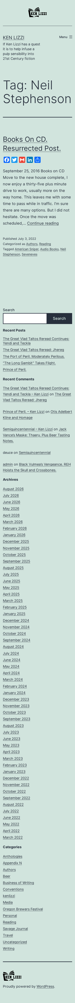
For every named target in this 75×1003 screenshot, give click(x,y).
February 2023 (15, 765)
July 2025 (11, 574)
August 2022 (13, 804)
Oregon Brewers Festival (23, 909)
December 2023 (16, 699)
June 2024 (11, 660)
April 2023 (11, 752)
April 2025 (11, 594)
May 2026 (11, 508)
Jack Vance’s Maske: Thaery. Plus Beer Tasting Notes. (36, 435)
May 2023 (11, 745)
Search (9, 310)
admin (8, 464)
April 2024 (11, 673)
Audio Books (49, 249)
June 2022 (11, 818)
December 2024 (16, 620)
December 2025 (16, 541)
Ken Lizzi (13, 37)
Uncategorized (15, 942)
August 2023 (13, 726)
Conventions (13, 889)
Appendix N (12, 863)
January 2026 (14, 535)
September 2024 (16, 640)
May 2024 (11, 666)
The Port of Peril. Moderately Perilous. (34, 356)
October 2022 (14, 791)
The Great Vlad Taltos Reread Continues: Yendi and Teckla (36, 341)
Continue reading (43, 223)
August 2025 (13, 568)
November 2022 (16, 785)
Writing (8, 948)
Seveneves (29, 254)
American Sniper (26, 249)
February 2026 (15, 528)
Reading (45, 244)
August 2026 (13, 489)
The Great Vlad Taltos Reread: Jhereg (33, 350)
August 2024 (13, 647)
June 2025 (11, 581)
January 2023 (14, 772)
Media (8, 902)
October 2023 (14, 712)
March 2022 (13, 837)
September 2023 (16, 719)
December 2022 (16, 778)
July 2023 (11, 732)
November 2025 (16, 548)
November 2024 (16, 627)
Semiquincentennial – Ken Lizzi (28, 429)
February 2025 (15, 607)
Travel (8, 935)
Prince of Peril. (14, 369)
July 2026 (11, 495)
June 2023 (11, 739)
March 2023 (13, 758)
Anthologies (12, 856)
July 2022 (11, 811)
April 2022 (11, 831)
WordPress (45, 986)
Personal (10, 916)
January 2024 (14, 693)
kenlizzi (9, 896)
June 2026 (11, 502)
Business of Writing (18, 883)
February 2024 (15, 686)
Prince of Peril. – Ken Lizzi (23, 412)
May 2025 (11, 588)
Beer (6, 876)
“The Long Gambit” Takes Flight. (29, 363)
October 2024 (14, 633)
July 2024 (11, 653)
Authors (32, 244)
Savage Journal (15, 929)
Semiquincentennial (35, 453)
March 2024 (13, 679)
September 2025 (16, 561)
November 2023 (16, 706)
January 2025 (14, 614)
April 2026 (11, 515)
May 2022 (11, 824)
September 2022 (16, 798)
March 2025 (13, 601)
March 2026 (13, 522)
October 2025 (14, 555)
